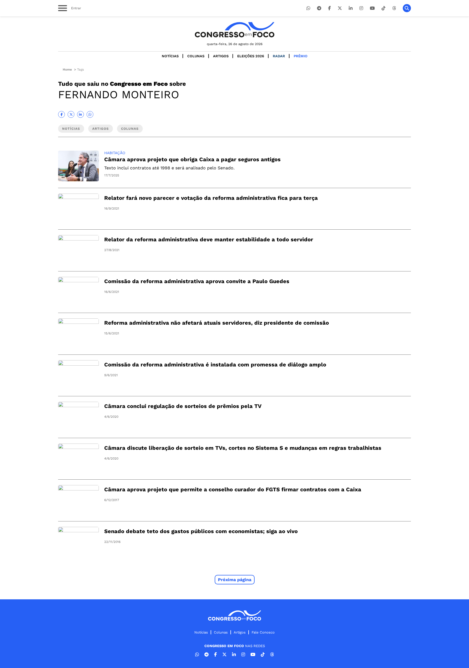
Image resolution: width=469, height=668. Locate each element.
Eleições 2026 (250, 56)
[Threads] (394, 8)
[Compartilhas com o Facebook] (61, 114)
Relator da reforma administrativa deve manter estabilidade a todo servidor (208, 239)
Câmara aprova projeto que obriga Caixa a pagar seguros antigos (192, 159)
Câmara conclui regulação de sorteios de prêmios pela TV (183, 406)
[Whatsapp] (308, 8)
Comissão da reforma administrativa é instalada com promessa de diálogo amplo (215, 364)
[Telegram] (319, 8)
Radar (279, 56)
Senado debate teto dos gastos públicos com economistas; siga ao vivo (201, 531)
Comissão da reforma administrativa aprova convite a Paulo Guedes (196, 281)
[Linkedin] (351, 8)
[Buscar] (407, 8)
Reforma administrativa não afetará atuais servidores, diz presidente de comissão (216, 322)
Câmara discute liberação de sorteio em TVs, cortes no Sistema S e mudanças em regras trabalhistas (242, 448)
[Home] (234, 30)
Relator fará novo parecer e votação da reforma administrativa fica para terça (211, 198)
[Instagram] (361, 8)
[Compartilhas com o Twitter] (71, 114)
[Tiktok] (383, 8)
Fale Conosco (263, 632)
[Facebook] (329, 8)
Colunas (195, 56)
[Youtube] (372, 8)
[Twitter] (340, 8)
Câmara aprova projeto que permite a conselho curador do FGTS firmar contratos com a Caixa (232, 489)
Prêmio (301, 56)
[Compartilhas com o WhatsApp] (90, 114)
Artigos (221, 56)
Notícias (170, 56)
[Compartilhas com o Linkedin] (80, 114)
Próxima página (234, 579)
